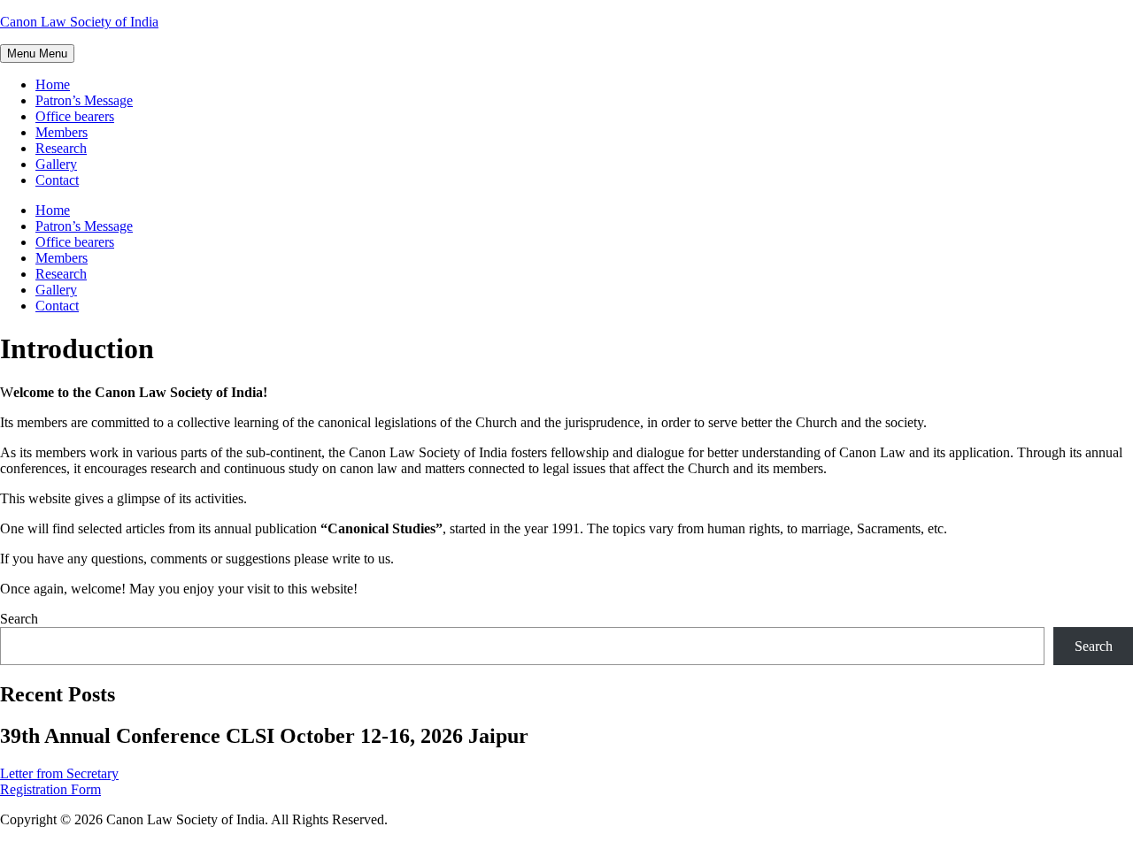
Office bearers (74, 116)
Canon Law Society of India (79, 21)
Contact (57, 180)
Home (52, 84)
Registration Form (50, 789)
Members (61, 132)
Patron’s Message (84, 100)
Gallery (56, 164)
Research (61, 148)
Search (19, 618)
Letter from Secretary (59, 773)
